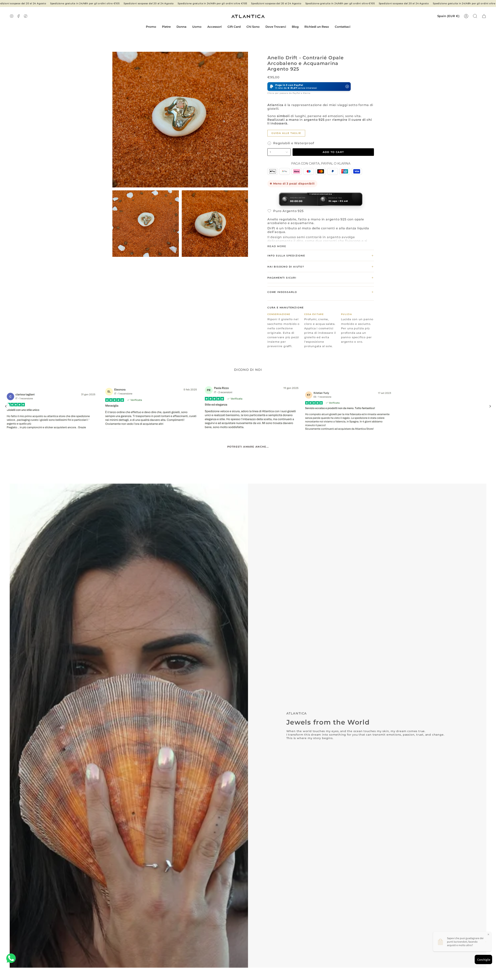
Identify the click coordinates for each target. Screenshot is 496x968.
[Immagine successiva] (490, 406)
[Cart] (484, 16)
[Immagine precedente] (6, 406)
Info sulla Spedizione (320, 255)
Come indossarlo (320, 292)
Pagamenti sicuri (320, 277)
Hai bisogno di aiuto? (320, 266)
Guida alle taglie (286, 133)
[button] (166, 27)
